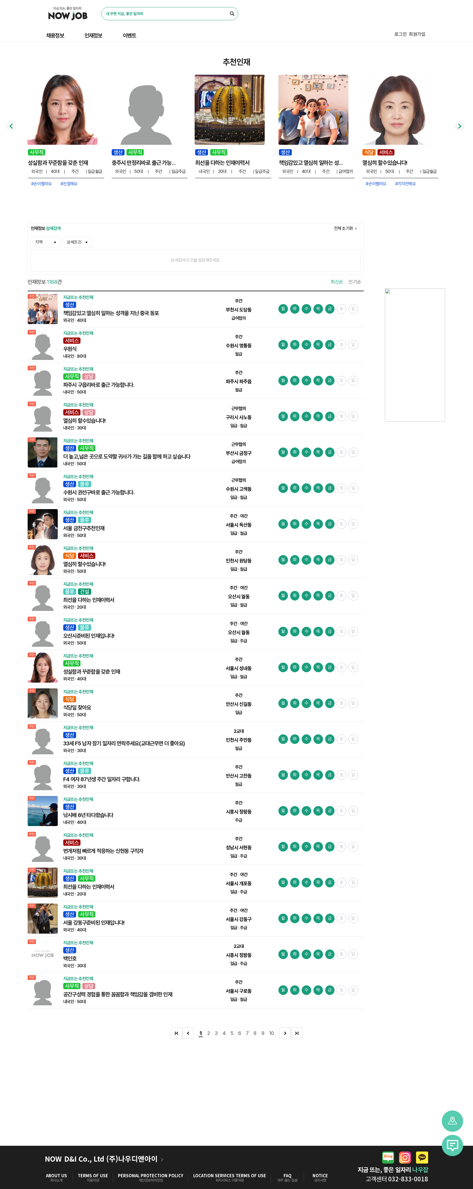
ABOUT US (56, 1175)
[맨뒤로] (296, 1033)
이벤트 (129, 35)
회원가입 (417, 34)
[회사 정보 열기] (162, 1159)
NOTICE (320, 1175)
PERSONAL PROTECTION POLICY (150, 1175)
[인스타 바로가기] (405, 1158)
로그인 (400, 34)
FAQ (288, 1175)
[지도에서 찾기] (452, 1121)
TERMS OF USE (93, 1175)
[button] (452, 1145)
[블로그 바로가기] (388, 1158)
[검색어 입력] (165, 13)
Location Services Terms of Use (229, 1175)
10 (271, 1033)
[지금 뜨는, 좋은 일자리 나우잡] (68, 14)
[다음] (285, 1033)
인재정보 (93, 35)
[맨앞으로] (176, 1033)
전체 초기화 (343, 228)
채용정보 (55, 35)
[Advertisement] (236, 1102)
